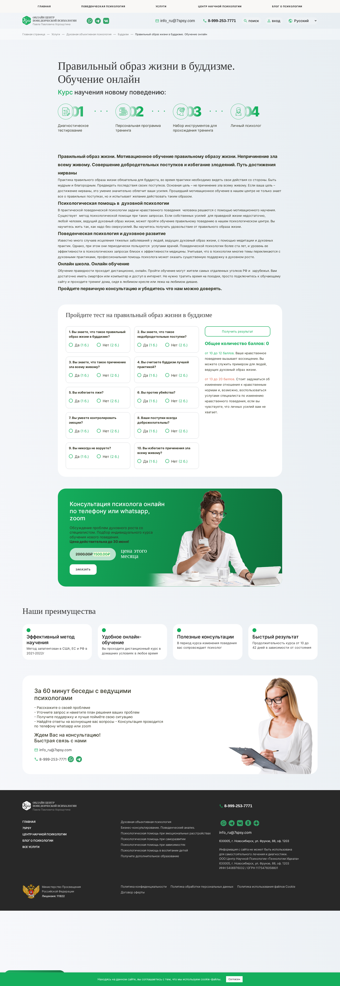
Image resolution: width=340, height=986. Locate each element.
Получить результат (237, 331)
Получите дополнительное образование (150, 856)
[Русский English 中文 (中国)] (302, 20)
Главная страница (33, 34)
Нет (111, 345)
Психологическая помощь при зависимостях (153, 845)
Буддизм (123, 34)
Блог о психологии (287, 6)
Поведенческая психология (103, 6)
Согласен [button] (234, 979)
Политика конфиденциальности (144, 886)
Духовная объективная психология (89, 34)
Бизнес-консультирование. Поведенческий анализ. (158, 827)
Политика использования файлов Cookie (266, 886)
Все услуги (30, 847)
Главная (44, 6)
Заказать (83, 569)
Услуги (161, 6)
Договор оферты (133, 892)
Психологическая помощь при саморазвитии (153, 839)
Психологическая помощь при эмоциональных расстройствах (166, 833)
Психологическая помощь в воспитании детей (154, 850)
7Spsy (26, 828)
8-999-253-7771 (222, 20)
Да (82, 345)
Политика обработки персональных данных (202, 886)
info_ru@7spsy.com (177, 20)
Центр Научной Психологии (220, 6)
